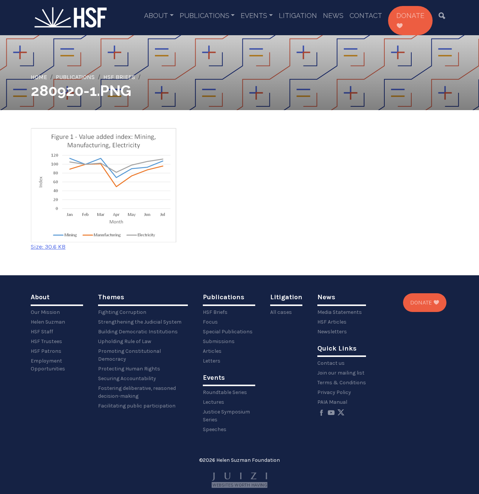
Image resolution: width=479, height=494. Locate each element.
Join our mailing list (340, 373)
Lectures (213, 402)
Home (39, 77)
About (156, 15)
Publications (204, 15)
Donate (410, 15)
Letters (211, 361)
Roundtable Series (225, 392)
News (333, 15)
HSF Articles (332, 322)
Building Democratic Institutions (138, 331)
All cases (281, 312)
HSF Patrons (46, 351)
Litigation (298, 15)
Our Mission (45, 312)
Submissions (219, 341)
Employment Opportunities (48, 365)
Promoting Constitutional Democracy (129, 355)
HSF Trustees (46, 341)
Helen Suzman (48, 322)
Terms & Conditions (341, 382)
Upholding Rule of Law (124, 341)
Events (254, 15)
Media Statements (339, 312)
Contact (366, 15)
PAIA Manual (332, 402)
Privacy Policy (334, 392)
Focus (210, 322)
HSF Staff (42, 331)
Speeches (214, 429)
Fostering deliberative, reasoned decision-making (137, 392)
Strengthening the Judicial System (139, 322)
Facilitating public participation (137, 406)
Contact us (331, 363)
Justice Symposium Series (226, 416)
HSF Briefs (119, 77)
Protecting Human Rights (129, 369)
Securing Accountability (127, 378)
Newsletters (332, 331)
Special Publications (228, 331)
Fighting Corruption (122, 312)
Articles (212, 351)
